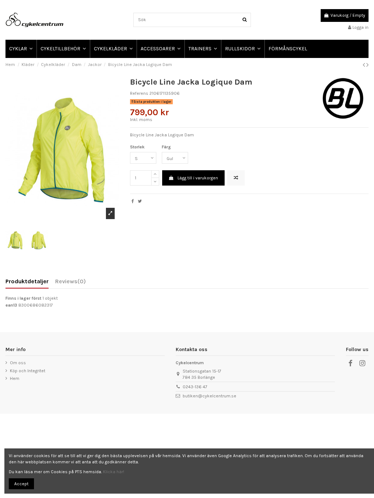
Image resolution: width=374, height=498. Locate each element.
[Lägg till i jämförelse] (236, 178)
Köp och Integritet (27, 370)
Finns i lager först (23, 298)
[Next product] (367, 65)
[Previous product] (364, 65)
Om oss (18, 362)
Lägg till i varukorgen (198, 177)
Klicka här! (113, 471)
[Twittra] (140, 201)
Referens (139, 93)
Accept (21, 483)
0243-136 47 (195, 386)
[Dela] (132, 201)
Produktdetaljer (27, 282)
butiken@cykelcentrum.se (209, 395)
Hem (14, 378)
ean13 (11, 305)
